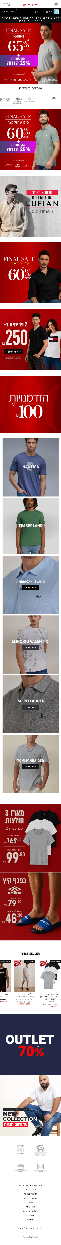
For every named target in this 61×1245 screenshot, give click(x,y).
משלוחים (31, 1215)
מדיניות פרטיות (30, 1193)
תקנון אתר (30, 1206)
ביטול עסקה (30, 1189)
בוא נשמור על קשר (30, 1228)
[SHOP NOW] (31, 585)
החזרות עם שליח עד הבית (30, 1185)
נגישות (30, 1202)
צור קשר (30, 1219)
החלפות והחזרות (30, 1211)
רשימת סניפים (30, 1198)
